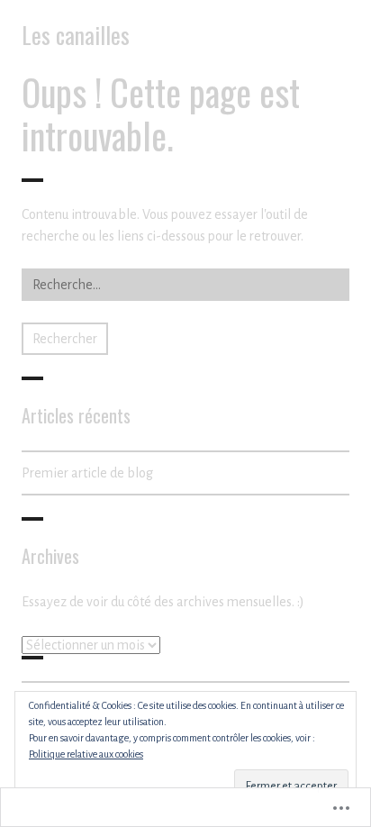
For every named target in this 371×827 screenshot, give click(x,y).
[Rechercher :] (185, 284)
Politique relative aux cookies (86, 754)
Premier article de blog (87, 473)
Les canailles (76, 34)
